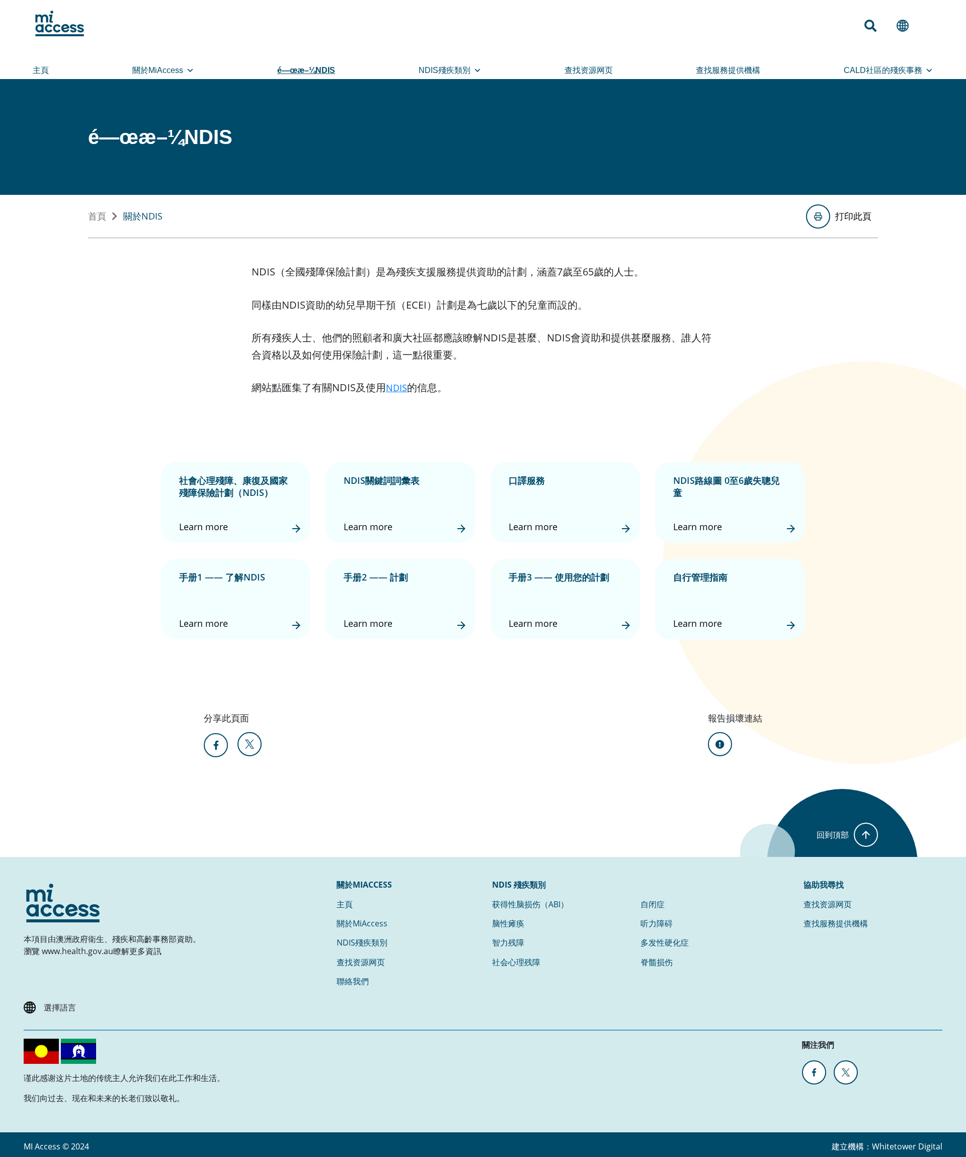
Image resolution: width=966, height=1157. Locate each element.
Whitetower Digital (907, 1146)
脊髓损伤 (656, 962)
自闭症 (652, 904)
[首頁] (59, 23)
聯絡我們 (353, 981)
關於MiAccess (157, 70)
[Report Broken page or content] (720, 744)
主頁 (41, 70)
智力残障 (508, 942)
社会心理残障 (516, 962)
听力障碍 (656, 923)
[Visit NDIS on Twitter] (846, 1072)
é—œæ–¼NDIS (306, 70)
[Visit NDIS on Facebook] (814, 1072)
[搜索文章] (874, 26)
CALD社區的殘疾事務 (883, 70)
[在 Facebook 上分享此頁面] (216, 745)
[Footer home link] (63, 903)
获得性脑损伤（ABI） (530, 904)
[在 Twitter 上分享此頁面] (249, 744)
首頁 (97, 216)
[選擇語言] (907, 26)
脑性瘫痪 (508, 923)
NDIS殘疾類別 (444, 70)
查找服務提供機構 (728, 70)
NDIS (396, 388)
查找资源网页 (589, 70)
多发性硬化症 (664, 942)
